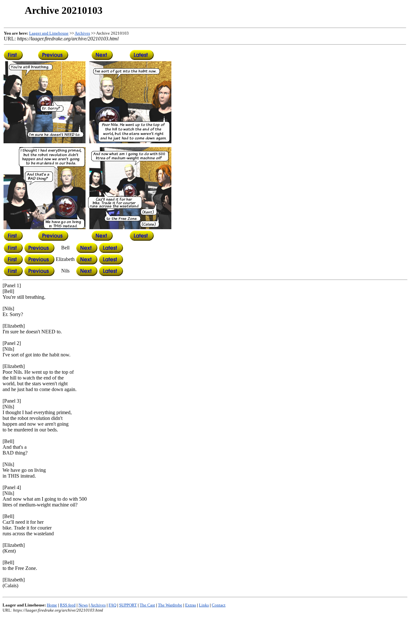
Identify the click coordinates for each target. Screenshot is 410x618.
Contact (219, 605)
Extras (190, 605)
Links (204, 605)
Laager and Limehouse (49, 33)
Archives (82, 33)
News (83, 605)
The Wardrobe (170, 605)
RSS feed (68, 605)
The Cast (147, 605)
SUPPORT (128, 605)
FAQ (112, 605)
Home (52, 605)
